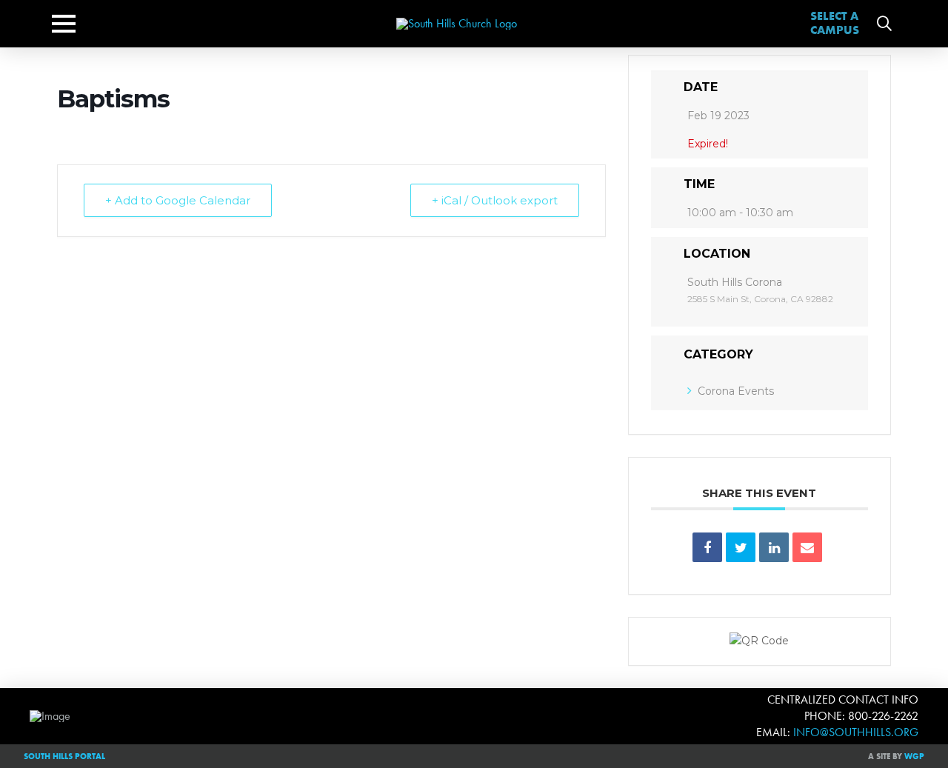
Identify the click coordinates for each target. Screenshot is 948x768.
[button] (63, 23)
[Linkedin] (774, 547)
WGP (914, 756)
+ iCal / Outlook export (495, 200)
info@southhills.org (855, 732)
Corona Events (736, 391)
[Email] (807, 547)
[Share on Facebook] (707, 547)
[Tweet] (740, 547)
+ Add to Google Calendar (177, 200)
